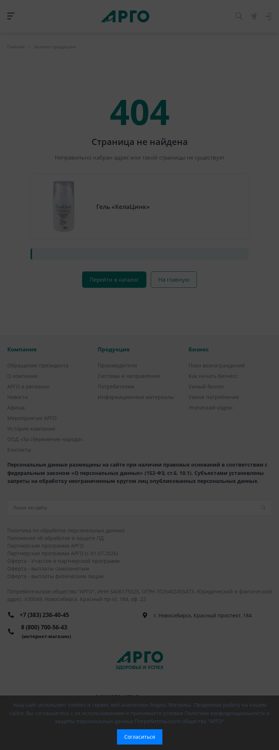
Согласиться (139, 736)
